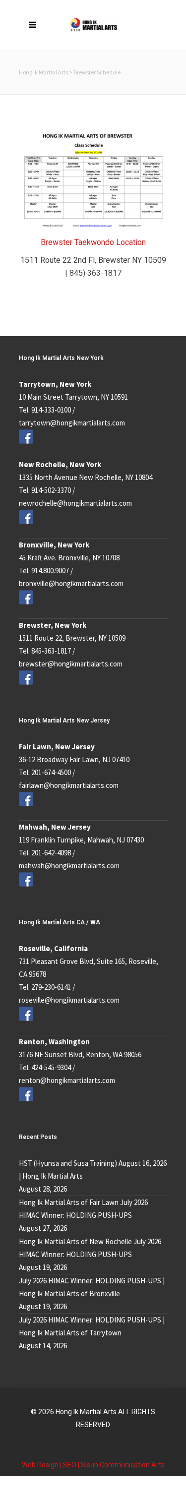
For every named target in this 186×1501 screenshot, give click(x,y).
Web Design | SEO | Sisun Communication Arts (93, 1465)
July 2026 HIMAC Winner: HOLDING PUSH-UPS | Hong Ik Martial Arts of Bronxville (92, 1287)
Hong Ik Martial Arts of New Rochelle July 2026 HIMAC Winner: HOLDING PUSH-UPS (90, 1248)
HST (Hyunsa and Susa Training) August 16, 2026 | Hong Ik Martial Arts (93, 1169)
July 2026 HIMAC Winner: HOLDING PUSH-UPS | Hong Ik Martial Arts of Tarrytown (92, 1326)
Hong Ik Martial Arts (43, 72)
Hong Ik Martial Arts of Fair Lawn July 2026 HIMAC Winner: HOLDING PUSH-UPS (83, 1209)
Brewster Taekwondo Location (93, 242)
